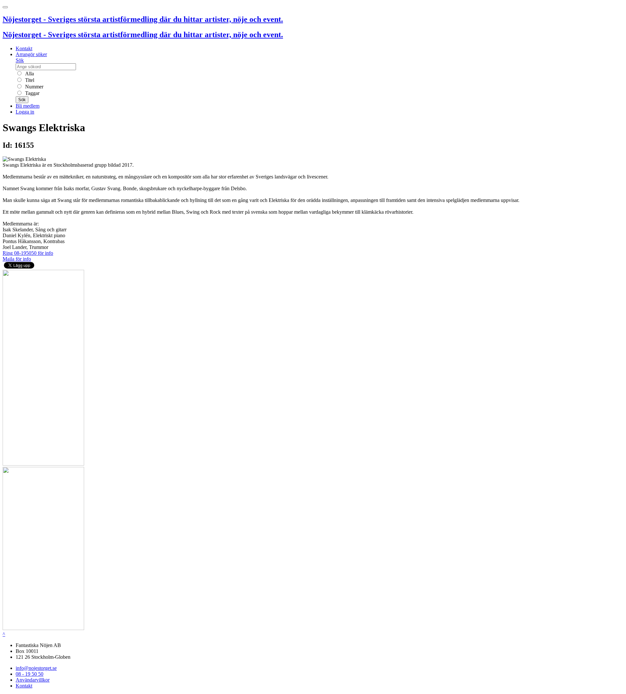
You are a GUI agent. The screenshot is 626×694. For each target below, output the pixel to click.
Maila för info (17, 259)
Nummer (33, 86)
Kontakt (24, 48)
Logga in (25, 112)
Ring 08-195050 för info (28, 253)
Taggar (31, 93)
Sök (20, 60)
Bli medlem (27, 106)
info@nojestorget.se (36, 668)
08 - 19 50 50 (29, 674)
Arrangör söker (31, 54)
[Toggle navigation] (5, 7)
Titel (29, 80)
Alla (29, 73)
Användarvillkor (33, 680)
